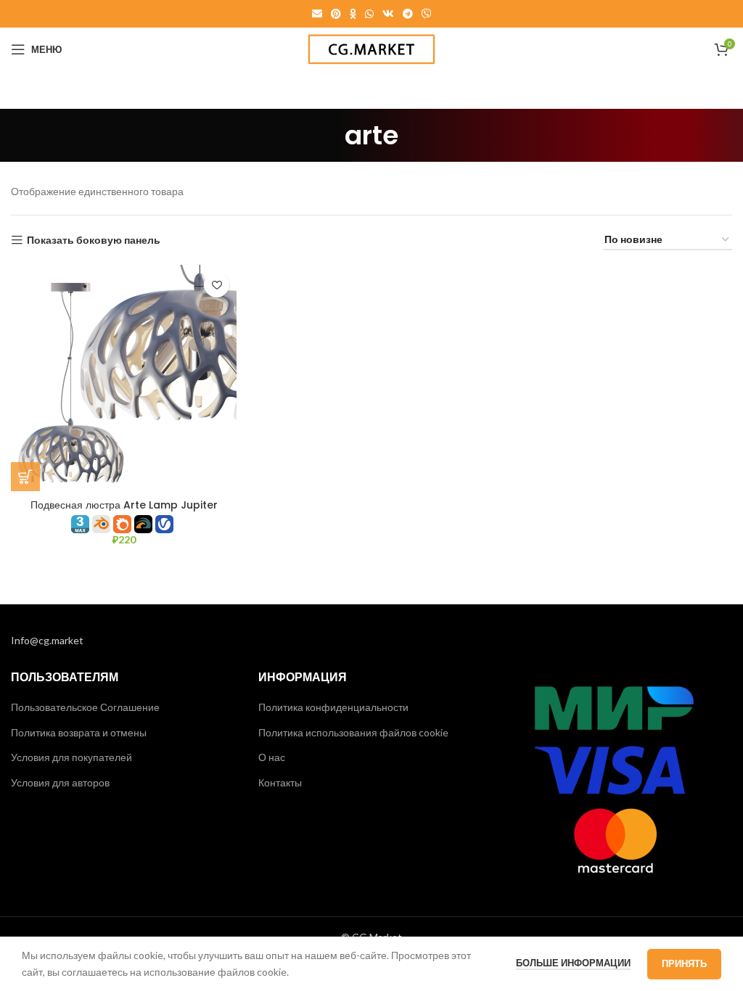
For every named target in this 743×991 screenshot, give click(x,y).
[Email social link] (317, 13)
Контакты (280, 782)
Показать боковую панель (93, 240)
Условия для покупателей (71, 757)
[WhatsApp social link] (369, 13)
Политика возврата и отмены (79, 732)
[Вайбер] (426, 13)
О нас (271, 757)
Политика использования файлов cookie (353, 732)
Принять (684, 963)
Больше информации (573, 963)
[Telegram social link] (407, 13)
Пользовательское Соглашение (85, 707)
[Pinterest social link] (336, 13)
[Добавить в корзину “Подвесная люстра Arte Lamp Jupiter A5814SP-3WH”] (25, 476)
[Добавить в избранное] (216, 284)
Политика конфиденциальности (333, 707)
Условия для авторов (60, 782)
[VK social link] (388, 13)
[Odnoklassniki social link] (353, 13)
